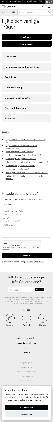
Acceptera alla (26, 408)
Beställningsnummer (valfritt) (14, 211)
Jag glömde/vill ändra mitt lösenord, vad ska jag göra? (26, 140)
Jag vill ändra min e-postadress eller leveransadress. (21, 146)
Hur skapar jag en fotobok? (17, 168)
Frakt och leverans (15, 107)
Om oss (26, 347)
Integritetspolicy (26, 362)
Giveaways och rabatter (18, 97)
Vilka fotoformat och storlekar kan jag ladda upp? (27, 161)
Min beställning (13, 87)
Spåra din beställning (26, 342)
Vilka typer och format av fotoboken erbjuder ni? (27, 172)
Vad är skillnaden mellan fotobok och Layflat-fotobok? (25, 177)
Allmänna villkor (26, 367)
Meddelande (8, 225)
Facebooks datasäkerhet (26, 371)
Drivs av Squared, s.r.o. (26, 380)
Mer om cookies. (33, 400)
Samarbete (11, 118)
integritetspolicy (26, 301)
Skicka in (26, 255)
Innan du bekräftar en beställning (20, 151)
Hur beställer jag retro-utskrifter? (20, 165)
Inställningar (26, 414)
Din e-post (7, 204)
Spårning (27, 36)
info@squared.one (35, 261)
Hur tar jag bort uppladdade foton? (21, 158)
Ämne (6, 218)
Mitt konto (11, 56)
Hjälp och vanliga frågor (26, 338)
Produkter (10, 77)
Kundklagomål (26, 44)
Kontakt (26, 352)
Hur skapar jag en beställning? (22, 66)
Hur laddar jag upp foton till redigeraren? (23, 155)
